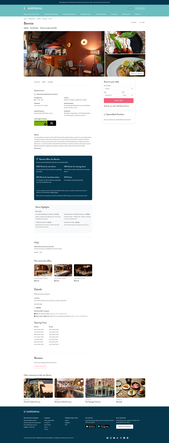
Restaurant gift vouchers (30, 420)
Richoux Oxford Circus (63, 401)
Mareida (119, 401)
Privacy (46, 429)
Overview (37, 82)
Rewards (137, 14)
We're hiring (47, 425)
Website (26, 28)
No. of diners (107, 85)
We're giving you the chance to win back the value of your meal (84, 2)
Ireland (67, 420)
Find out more (54, 192)
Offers (44, 82)
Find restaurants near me (30, 425)
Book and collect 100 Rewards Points (117, 106)
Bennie (36, 280)
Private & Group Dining (51, 14)
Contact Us (47, 422)
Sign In (131, 8)
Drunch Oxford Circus (32, 401)
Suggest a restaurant (29, 427)
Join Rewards (140, 8)
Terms (46, 427)
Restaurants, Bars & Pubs (31, 14)
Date (105, 92)
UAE (66, 425)
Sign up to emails (124, 427)
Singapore (67, 422)
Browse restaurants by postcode (32, 422)
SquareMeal (33, 8)
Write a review (40, 366)
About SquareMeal (49, 420)
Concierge (114, 14)
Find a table (118, 100)
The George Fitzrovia (93, 401)
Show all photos (137, 73)
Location (50, 82)
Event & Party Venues (69, 14)
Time (123, 92)
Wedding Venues (86, 14)
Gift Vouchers (126, 14)
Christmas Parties (100, 14)
